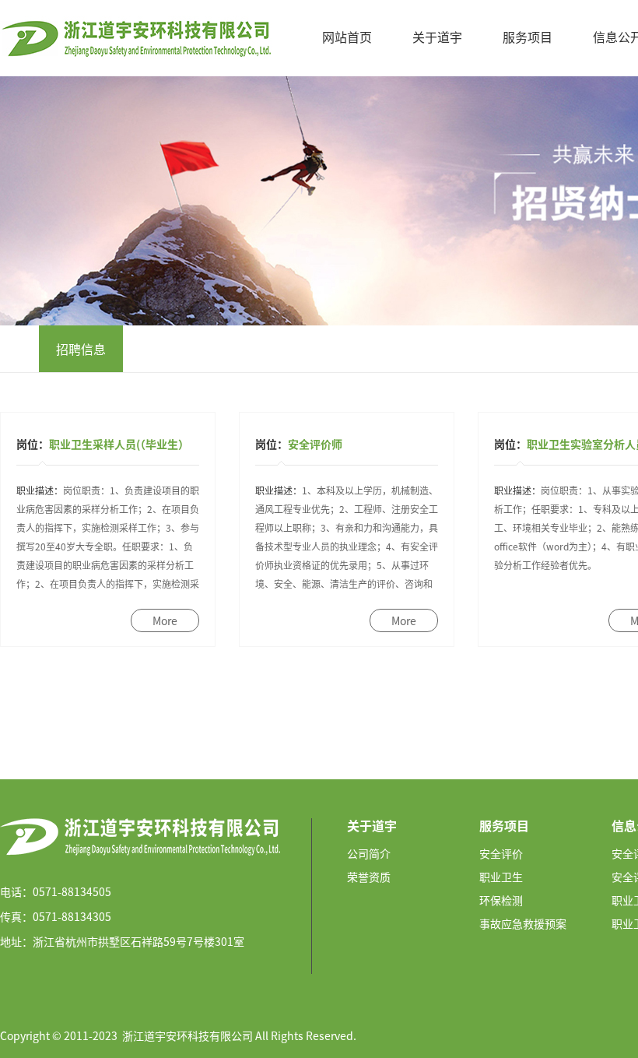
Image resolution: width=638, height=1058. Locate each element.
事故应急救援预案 (522, 923)
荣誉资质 (369, 876)
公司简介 (369, 853)
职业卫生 (501, 876)
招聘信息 (81, 348)
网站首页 (347, 36)
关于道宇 (437, 36)
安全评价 (501, 853)
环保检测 (501, 900)
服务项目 (527, 36)
